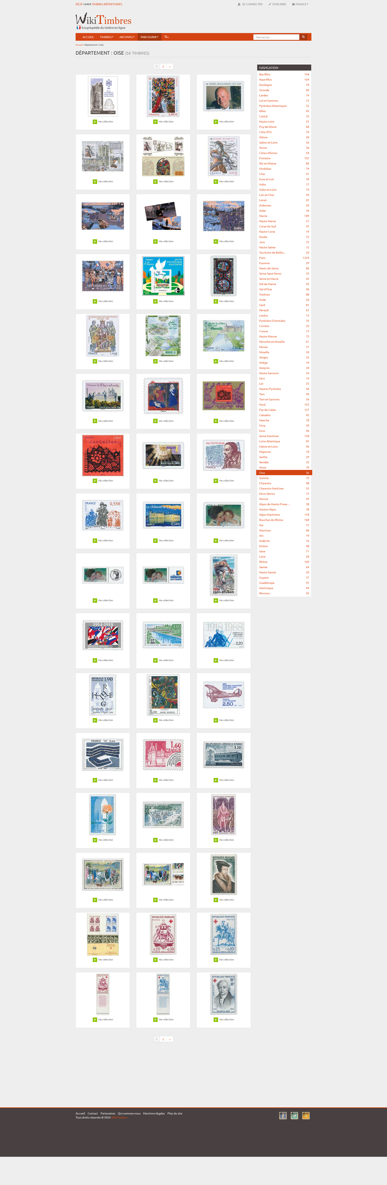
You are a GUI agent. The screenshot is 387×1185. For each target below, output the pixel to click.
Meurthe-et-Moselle (284, 341)
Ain (284, 535)
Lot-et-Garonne (284, 100)
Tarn (284, 394)
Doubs (284, 236)
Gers (284, 378)
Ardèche (284, 541)
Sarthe (284, 457)
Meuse (284, 347)
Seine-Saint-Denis (284, 273)
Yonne (284, 147)
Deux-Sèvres (284, 493)
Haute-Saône (284, 247)
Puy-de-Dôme (284, 126)
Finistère (284, 158)
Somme (284, 478)
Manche (284, 420)
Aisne (284, 467)
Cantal (284, 116)
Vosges (284, 357)
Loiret (284, 200)
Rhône (284, 561)
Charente (284, 483)
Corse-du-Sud (284, 226)
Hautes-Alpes (284, 509)
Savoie (284, 567)
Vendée (284, 462)
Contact (93, 1113)
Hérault (284, 310)
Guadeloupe (284, 582)
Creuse (284, 331)
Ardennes (284, 205)
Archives (126, 37)
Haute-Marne (284, 221)
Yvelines (284, 294)
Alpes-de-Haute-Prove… (284, 504)
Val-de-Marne (284, 284)
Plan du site (174, 1113)
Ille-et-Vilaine (284, 163)
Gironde (284, 90)
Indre (284, 184)
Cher (284, 174)
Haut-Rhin (284, 79)
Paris (284, 257)
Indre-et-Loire (284, 189)
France (301, 4)
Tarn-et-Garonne (284, 399)
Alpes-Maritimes (284, 514)
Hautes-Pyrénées (284, 388)
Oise (284, 472)
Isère (284, 551)
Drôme (284, 546)
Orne (284, 425)
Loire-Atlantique (284, 441)
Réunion (284, 593)
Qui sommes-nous (129, 1113)
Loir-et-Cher (284, 195)
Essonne (284, 263)
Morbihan (284, 168)
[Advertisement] (238, 21)
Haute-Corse (284, 231)
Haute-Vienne (284, 336)
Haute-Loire (284, 121)
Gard (284, 305)
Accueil (88, 37)
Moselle (284, 352)
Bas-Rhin (284, 74)
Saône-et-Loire (284, 142)
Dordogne (284, 84)
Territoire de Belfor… (284, 252)
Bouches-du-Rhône (284, 520)
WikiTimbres (119, 1117)
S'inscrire (279, 4)
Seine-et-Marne (284, 278)
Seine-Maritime (284, 436)
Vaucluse (284, 530)
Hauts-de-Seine (284, 268)
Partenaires (108, 1113)
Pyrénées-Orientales (284, 320)
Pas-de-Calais (284, 409)
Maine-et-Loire (284, 446)
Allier (284, 111)
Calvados (284, 415)
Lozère (284, 315)
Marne (284, 216)
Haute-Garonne (284, 373)
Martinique (284, 588)
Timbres (105, 37)
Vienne (284, 499)
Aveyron (284, 368)
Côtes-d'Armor (284, 153)
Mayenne (284, 451)
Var (284, 525)
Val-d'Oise (284, 289)
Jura (284, 242)
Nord (284, 404)
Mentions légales (154, 1113)
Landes (284, 95)
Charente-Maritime (284, 488)
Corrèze (284, 326)
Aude (284, 299)
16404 (87, 4)
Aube (284, 210)
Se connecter (252, 4)
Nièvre (284, 137)
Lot (284, 383)
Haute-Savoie (284, 572)
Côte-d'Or (284, 132)
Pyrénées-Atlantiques (284, 105)
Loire (284, 556)
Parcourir (148, 37)
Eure (284, 430)
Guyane (284, 577)
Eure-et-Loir (284, 179)
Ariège (284, 362)
